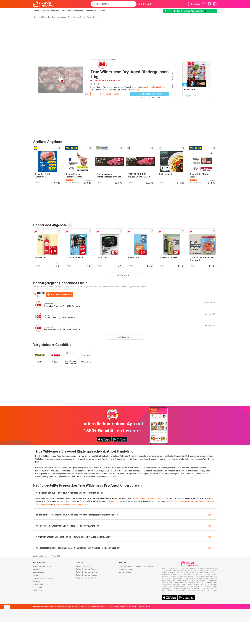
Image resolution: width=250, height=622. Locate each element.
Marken (36, 575)
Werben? (36, 569)
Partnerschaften (125, 572)
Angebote (66, 11)
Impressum (37, 587)
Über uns (36, 581)
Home (36, 11)
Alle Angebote (38, 572)
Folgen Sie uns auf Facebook (87, 569)
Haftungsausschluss (83, 606)
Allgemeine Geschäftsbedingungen (105, 606)
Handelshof (52, 17)
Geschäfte (78, 11)
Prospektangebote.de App (43, 578)
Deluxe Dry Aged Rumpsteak (186, 501)
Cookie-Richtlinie (144, 606)
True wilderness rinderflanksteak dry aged (71, 504)
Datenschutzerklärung (128, 606)
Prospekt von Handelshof (152, 87)
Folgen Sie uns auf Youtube (86, 575)
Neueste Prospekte (50, 11)
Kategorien (91, 11)
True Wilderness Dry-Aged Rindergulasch (149, 498)
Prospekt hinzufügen (41, 584)
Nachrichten (37, 590)
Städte (101, 11)
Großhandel (114, 501)
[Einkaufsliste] (215, 4)
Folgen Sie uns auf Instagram (87, 572)
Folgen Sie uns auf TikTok (86, 578)
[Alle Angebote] (70, 225)
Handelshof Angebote (50, 225)
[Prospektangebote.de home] (43, 4)
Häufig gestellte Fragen (42, 566)
